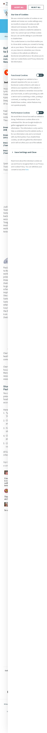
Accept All (19, 7)
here (26, 169)
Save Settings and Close (25, 152)
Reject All (35, 7)
